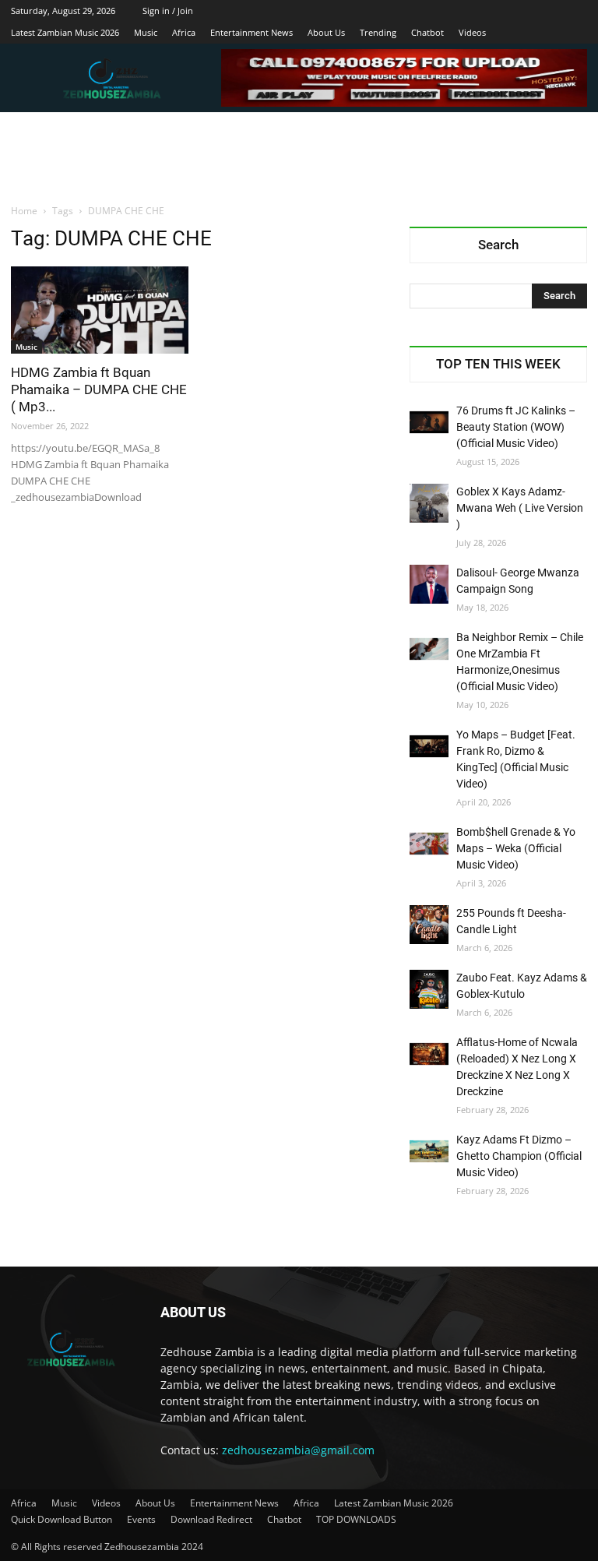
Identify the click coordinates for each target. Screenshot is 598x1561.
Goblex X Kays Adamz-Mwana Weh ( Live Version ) (519, 507)
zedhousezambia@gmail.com (298, 1450)
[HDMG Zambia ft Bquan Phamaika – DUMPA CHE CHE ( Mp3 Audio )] (99, 310)
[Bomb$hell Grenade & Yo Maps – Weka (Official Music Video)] (429, 843)
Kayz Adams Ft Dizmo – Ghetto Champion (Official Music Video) (519, 1156)
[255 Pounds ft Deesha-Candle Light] (429, 924)
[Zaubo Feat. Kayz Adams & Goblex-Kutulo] (429, 989)
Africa (183, 32)
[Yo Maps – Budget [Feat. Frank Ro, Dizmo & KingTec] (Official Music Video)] (429, 746)
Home (24, 210)
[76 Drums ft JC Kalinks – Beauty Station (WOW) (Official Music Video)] (429, 422)
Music (145, 32)
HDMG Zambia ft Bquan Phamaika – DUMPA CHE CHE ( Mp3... (99, 389)
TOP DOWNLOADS (356, 1519)
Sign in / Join (167, 10)
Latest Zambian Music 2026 (65, 32)
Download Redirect (211, 1519)
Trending (378, 32)
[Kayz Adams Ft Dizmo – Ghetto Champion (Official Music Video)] (429, 1151)
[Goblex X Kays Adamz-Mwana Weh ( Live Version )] (429, 503)
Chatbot (427, 32)
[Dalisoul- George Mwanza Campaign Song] (429, 584)
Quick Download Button (61, 1519)
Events (141, 1519)
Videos (472, 32)
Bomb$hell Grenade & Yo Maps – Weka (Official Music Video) (515, 848)
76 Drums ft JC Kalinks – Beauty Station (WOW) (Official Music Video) (515, 426)
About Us (326, 32)
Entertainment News (251, 32)
